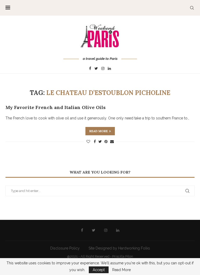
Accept (99, 270)
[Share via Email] (112, 141)
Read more (98, 131)
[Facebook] (90, 69)
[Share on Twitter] (100, 141)
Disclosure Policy (65, 248)
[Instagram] (102, 69)
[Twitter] (96, 69)
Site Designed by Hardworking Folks (119, 248)
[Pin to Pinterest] (106, 141)
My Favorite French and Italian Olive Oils (55, 107)
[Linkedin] (109, 69)
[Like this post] (88, 141)
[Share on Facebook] (95, 141)
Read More (121, 270)
